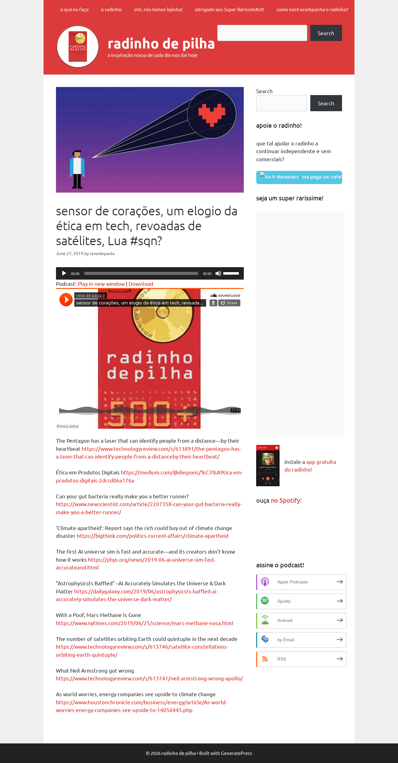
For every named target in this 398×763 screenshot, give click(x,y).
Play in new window (101, 283)
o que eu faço (74, 9)
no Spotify (285, 500)
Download (141, 283)
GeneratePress (236, 753)
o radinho (111, 9)
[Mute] (218, 273)
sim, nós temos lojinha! (158, 9)
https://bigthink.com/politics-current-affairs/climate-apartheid (153, 535)
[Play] (64, 273)
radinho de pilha (161, 43)
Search (326, 33)
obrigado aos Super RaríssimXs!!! (229, 9)
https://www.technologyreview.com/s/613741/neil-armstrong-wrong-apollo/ (149, 678)
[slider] (232, 272)
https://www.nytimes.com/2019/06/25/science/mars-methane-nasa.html (145, 622)
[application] (150, 273)
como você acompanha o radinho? (312, 9)
